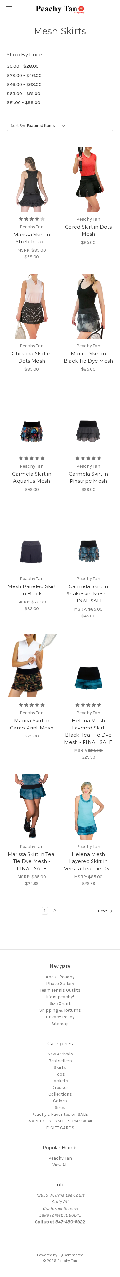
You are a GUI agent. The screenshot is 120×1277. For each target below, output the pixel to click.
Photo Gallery (60, 983)
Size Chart (60, 1003)
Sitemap (60, 1023)
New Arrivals (60, 1054)
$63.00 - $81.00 (23, 93)
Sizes (60, 1107)
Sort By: (18, 125)
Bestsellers (60, 1060)
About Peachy (60, 976)
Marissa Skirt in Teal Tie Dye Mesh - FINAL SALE (32, 861)
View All (60, 1164)
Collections (60, 1094)
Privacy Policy (60, 1017)
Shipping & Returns (60, 1010)
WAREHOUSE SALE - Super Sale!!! (60, 1121)
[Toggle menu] (9, 9)
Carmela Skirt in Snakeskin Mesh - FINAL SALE (88, 593)
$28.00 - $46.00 (24, 75)
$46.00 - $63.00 (24, 84)
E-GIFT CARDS (60, 1127)
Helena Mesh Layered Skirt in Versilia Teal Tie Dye (88, 861)
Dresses (60, 1087)
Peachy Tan (60, 1158)
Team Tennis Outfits (60, 990)
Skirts (60, 1067)
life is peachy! (60, 997)
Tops (60, 1074)
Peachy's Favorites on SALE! (60, 1114)
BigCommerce (70, 1255)
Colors (60, 1101)
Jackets (60, 1081)
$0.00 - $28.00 (23, 66)
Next (103, 911)
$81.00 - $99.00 (23, 102)
